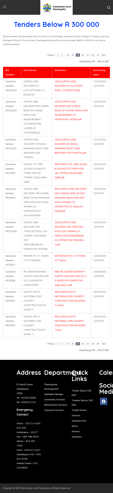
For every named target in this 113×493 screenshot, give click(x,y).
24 (73, 55)
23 (68, 55)
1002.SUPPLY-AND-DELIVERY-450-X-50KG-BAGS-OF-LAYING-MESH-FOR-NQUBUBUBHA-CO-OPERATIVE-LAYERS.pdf (71, 110)
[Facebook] (103, 401)
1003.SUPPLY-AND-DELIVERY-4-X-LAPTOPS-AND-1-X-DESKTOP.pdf (69, 86)
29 (98, 55)
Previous (51, 55)
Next (103, 55)
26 (83, 55)
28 (93, 55)
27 (88, 55)
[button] (108, 7)
